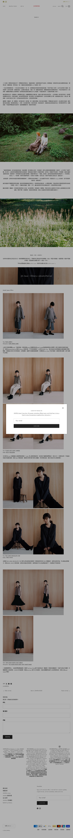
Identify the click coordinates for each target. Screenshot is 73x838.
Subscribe (36, 426)
